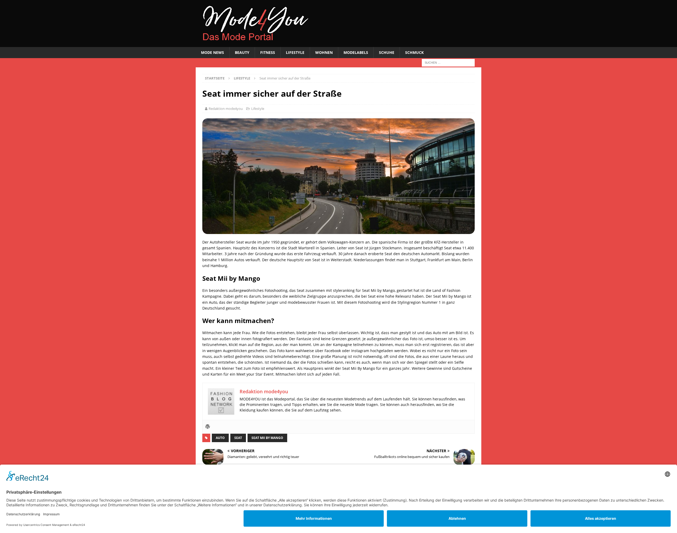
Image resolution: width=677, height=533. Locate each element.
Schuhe (386, 52)
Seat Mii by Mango (267, 438)
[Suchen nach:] (448, 62)
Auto (220, 438)
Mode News (212, 52)
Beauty (242, 52)
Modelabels (356, 52)
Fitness (267, 52)
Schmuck (414, 52)
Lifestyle (295, 52)
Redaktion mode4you (226, 108)
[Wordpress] (207, 426)
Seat (238, 438)
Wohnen (324, 52)
